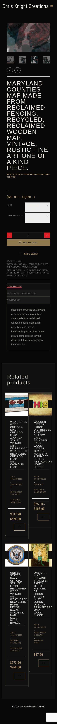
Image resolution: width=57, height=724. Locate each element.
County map (35, 270)
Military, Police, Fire (15, 642)
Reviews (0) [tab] (13, 300)
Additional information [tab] (21, 293)
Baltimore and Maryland (34, 174)
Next (48, 33)
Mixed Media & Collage (16, 493)
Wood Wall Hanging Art (40, 491)
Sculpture (11, 177)
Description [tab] (14, 286)
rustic (45, 273)
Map (18, 273)
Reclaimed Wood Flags (15, 501)
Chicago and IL (16, 485)
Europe (45, 270)
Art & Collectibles (15, 174)
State (9, 275)
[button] (43, 663)
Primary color (16, 216)
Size (10, 205)
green (10, 273)
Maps (47, 174)
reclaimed (36, 273)
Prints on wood (38, 641)
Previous (8, 33)
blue (26, 270)
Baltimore (17, 270)
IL (14, 273)
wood (25, 275)
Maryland (25, 273)
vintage (17, 275)
